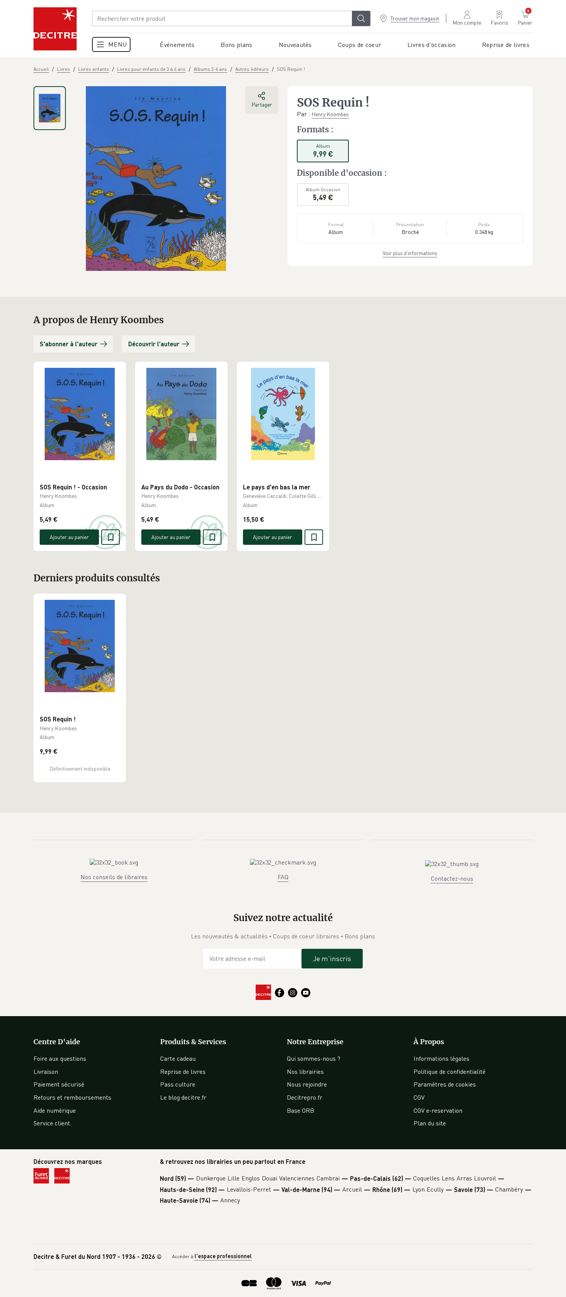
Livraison (45, 1071)
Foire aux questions (59, 1058)
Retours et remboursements (72, 1097)
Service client (51, 1123)
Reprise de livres (183, 1071)
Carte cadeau (178, 1058)
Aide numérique (54, 1110)
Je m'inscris (332, 958)
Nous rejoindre (307, 1084)
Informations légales (441, 1058)
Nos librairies (305, 1071)
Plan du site (430, 1123)
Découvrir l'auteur (153, 343)
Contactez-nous (452, 878)
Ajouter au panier (69, 537)
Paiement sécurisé (58, 1084)
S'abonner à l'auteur (68, 343)
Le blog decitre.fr (183, 1097)
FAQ (283, 877)
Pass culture (177, 1084)
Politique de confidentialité (450, 1071)
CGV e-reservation (438, 1110)
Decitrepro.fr (304, 1097)
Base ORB (300, 1110)
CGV (419, 1097)
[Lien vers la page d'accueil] (55, 28)
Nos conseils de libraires (113, 877)
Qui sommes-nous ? (313, 1058)
